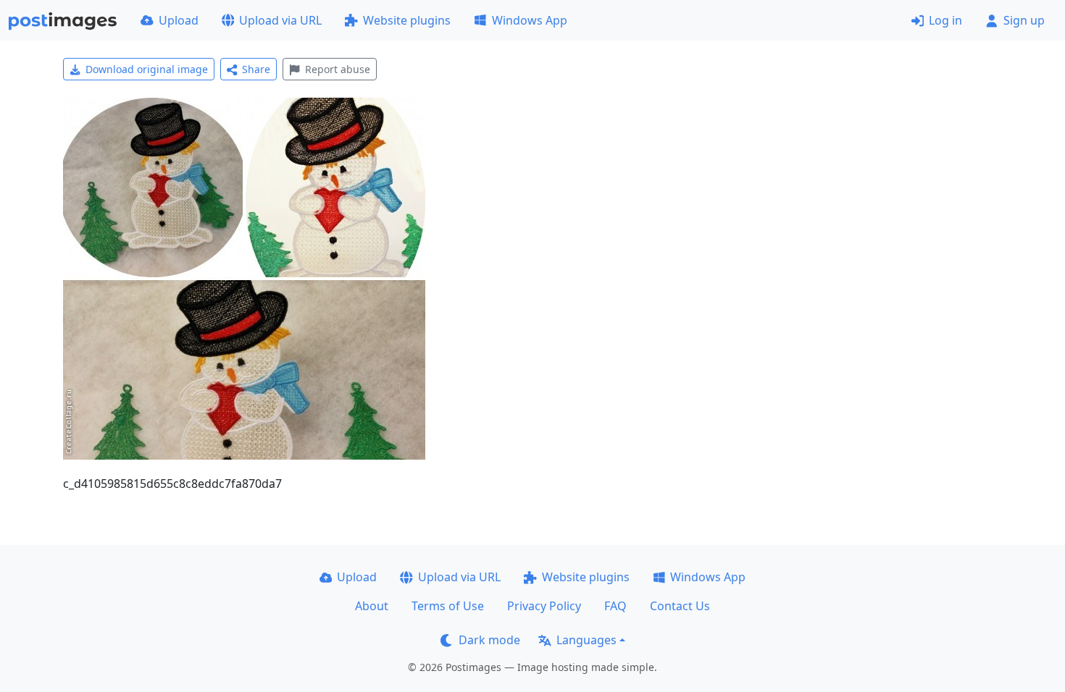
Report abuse (337, 69)
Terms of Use (448, 606)
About (371, 606)
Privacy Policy (544, 606)
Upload (179, 20)
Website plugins (407, 20)
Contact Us (680, 606)
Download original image (146, 69)
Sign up (1024, 20)
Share (256, 69)
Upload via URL (280, 20)
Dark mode (489, 640)
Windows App (529, 20)
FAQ (615, 606)
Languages (586, 640)
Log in (945, 20)
